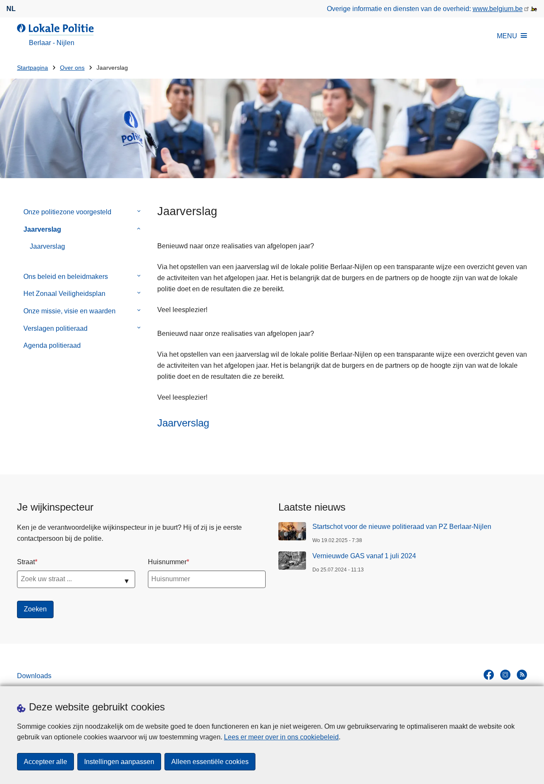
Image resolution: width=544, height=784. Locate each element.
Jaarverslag (42, 229)
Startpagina (32, 68)
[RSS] (522, 675)
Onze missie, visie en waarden (69, 311)
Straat (26, 561)
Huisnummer (167, 561)
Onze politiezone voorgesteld (67, 212)
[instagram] (505, 675)
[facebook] (489, 675)
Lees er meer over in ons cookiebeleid (281, 737)
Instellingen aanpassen (119, 761)
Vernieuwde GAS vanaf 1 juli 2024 (364, 556)
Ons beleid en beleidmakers (65, 276)
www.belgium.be (498, 8)
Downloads (34, 675)
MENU (507, 36)
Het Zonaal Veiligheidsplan (64, 293)
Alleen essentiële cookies (210, 761)
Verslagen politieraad (55, 328)
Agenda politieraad (52, 345)
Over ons (72, 68)
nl (11, 8)
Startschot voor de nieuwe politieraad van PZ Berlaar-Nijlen (401, 526)
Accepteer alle (45, 761)
